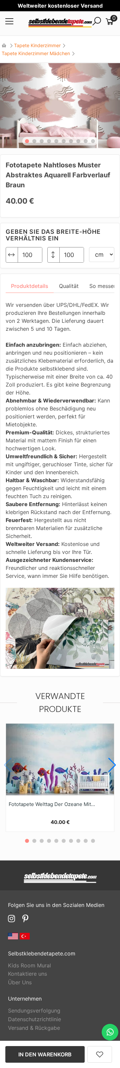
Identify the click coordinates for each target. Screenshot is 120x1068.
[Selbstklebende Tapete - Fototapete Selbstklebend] (60, 23)
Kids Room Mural (29, 965)
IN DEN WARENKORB (45, 1054)
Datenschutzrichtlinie (34, 1019)
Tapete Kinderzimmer (37, 45)
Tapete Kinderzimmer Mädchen (36, 53)
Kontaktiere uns (27, 973)
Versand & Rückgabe (34, 1027)
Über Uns (20, 982)
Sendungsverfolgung (34, 1010)
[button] (27, 141)
